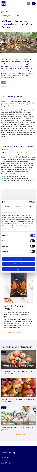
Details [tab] (18, 206)
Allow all (18, 259)
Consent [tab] (6, 206)
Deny (18, 269)
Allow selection (18, 264)
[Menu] (34, 3)
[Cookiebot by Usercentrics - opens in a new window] (27, 202)
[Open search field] (28, 3)
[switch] (32, 240)
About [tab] (30, 206)
